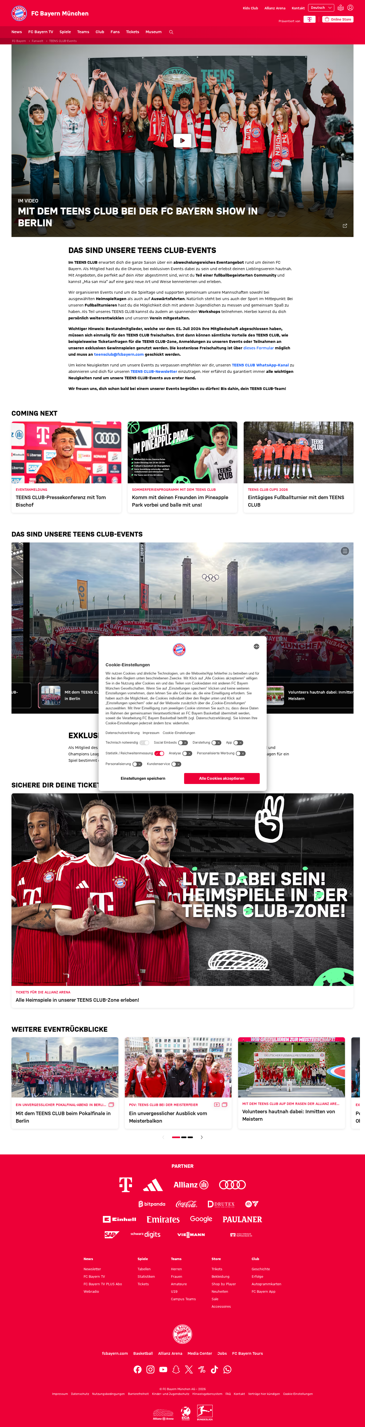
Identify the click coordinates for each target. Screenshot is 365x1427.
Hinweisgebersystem (207, 1393)
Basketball (143, 1353)
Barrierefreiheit (138, 1393)
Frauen (176, 1276)
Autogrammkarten (266, 1284)
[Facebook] (137, 1369)
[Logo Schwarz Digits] (145, 1234)
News (16, 32)
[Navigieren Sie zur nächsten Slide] (202, 1137)
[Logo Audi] (232, 1184)
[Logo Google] (201, 1219)
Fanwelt (37, 41)
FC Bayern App (263, 1291)
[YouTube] (163, 1369)
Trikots (217, 1269)
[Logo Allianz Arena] (163, 1414)
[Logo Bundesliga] (205, 1412)
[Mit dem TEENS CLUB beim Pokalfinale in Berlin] (182, 628)
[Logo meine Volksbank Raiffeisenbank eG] (240, 1234)
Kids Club (250, 8)
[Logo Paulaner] (242, 1219)
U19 (174, 1291)
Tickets (132, 32)
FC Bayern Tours (247, 1353)
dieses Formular (258, 348)
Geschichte (261, 1269)
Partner (182, 1166)
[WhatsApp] (227, 1369)
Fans (115, 32)
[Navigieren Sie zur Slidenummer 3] (190, 1137)
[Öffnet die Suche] (171, 32)
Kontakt (298, 8)
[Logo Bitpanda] (152, 1204)
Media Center (200, 1353)
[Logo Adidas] (153, 1185)
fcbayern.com (115, 1353)
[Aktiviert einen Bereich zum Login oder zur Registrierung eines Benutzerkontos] (350, 8)
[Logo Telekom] (125, 1184)
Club (100, 32)
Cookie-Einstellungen (298, 1393)
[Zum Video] (345, 226)
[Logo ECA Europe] (186, 1413)
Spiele (65, 32)
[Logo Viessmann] (191, 1235)
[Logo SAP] (112, 1234)
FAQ (228, 1393)
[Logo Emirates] (163, 1219)
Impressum (60, 1393)
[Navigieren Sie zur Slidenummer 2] (184, 1137)
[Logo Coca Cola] (186, 1204)
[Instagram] (150, 1369)
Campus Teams (183, 1299)
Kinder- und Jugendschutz (170, 1393)
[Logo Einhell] (119, 1219)
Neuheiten (220, 1291)
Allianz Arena (275, 8)
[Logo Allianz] (191, 1184)
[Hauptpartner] (310, 19)
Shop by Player (224, 1284)
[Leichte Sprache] (340, 8)
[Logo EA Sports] (252, 1204)
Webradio (91, 1291)
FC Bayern (19, 41)
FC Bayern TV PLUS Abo (103, 1284)
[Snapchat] (176, 1369)
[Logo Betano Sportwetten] (117, 1204)
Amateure (179, 1284)
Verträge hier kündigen (264, 1393)
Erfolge (257, 1276)
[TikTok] (214, 1369)
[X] (189, 1369)
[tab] (70, 695)
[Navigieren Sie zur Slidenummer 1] (176, 1137)
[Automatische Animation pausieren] (345, 551)
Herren (176, 1269)
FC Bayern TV (40, 32)
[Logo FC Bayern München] (182, 1334)
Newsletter (92, 1269)
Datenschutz (80, 1393)
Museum (154, 32)
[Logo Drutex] (221, 1204)
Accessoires (221, 1306)
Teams (83, 32)
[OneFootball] (201, 1369)
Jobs (222, 1353)
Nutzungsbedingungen (108, 1393)
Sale (215, 1299)
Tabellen (144, 1269)
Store (216, 1259)
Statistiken (146, 1276)
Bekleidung (221, 1276)
